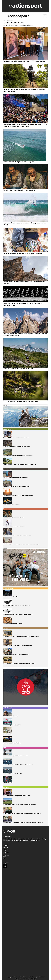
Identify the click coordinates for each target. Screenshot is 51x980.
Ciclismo (5, 852)
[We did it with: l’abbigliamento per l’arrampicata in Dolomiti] (25, 434)
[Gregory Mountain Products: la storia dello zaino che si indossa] (25, 443)
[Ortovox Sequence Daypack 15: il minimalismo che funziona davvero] (25, 642)
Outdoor (6, 847)
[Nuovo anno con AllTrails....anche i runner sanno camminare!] (25, 483)
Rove (4, 850)
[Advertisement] (25, 882)
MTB (4, 853)
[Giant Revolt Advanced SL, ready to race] (25, 593)
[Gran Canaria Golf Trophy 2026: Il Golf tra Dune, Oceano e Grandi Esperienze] (25, 801)
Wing (4, 857)
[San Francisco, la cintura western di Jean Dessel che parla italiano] (25, 531)
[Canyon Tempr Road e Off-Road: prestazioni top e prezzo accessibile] (25, 611)
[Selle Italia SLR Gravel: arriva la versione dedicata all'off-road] (25, 602)
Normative (34, 978)
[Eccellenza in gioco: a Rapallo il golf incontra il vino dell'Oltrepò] (25, 792)
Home (4, 20)
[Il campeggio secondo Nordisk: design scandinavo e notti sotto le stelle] (25, 452)
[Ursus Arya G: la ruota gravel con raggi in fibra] (25, 620)
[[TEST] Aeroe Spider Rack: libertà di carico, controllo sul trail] (25, 651)
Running (5, 849)
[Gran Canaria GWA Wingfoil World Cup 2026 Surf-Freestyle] (25, 752)
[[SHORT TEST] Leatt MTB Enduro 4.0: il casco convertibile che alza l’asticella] (25, 659)
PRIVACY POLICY (26, 978)
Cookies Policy (18, 978)
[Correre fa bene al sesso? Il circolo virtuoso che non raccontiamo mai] (25, 491)
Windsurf (6, 855)
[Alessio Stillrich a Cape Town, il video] (25, 712)
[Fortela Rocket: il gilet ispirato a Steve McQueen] (25, 513)
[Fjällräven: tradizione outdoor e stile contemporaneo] (25, 522)
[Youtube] (5, 866)
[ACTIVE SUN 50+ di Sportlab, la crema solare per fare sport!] (25, 474)
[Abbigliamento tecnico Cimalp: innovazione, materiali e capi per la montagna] (25, 461)
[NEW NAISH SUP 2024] (25, 730)
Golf (4, 858)
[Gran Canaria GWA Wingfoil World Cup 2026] (25, 770)
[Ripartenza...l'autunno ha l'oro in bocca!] (25, 500)
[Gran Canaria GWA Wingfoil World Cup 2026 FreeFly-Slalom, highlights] (25, 761)
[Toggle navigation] (45, 15)
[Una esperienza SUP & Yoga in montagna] (25, 739)
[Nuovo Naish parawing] (25, 779)
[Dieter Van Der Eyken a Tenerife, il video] (25, 721)
